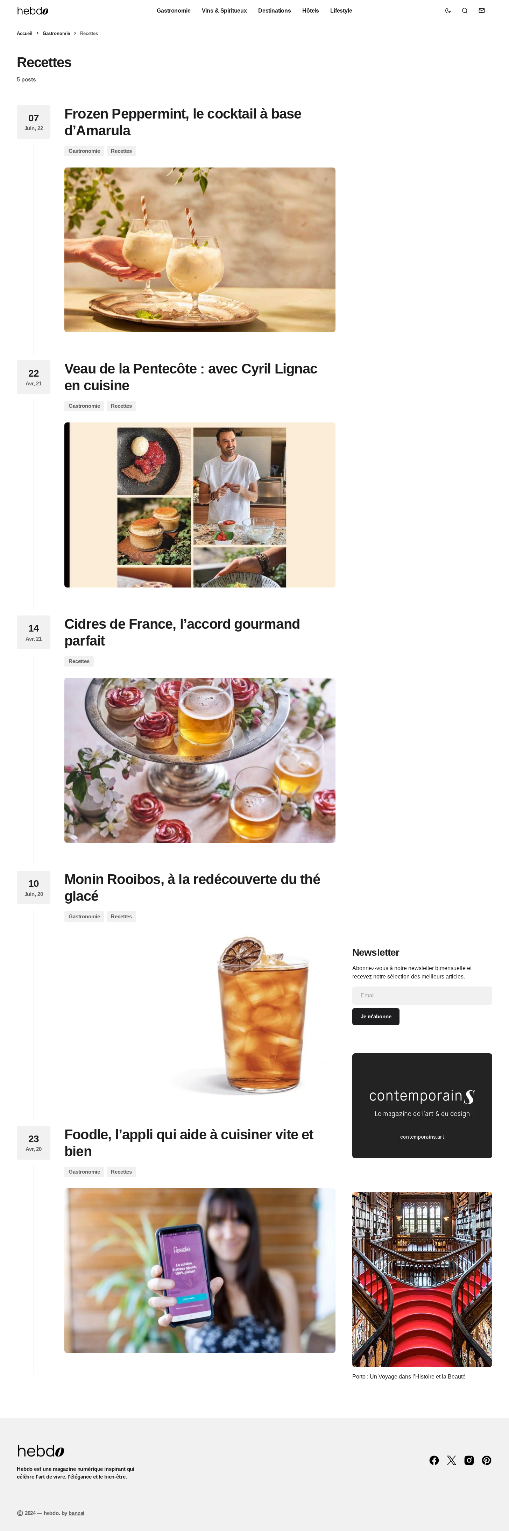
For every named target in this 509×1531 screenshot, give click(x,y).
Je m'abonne (376, 1016)
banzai (76, 1513)
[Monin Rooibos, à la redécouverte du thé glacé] (199, 1015)
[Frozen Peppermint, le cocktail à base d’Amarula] (199, 250)
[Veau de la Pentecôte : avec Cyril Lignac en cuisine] (199, 505)
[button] (448, 10)
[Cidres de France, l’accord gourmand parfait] (199, 760)
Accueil (25, 33)
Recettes (121, 151)
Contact (482, 10)
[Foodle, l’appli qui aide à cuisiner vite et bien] (199, 1270)
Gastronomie (56, 33)
